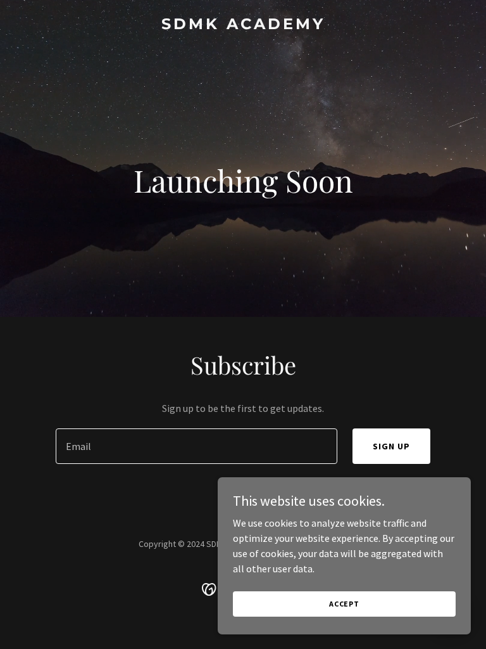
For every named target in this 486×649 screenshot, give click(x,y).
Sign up (391, 446)
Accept (344, 603)
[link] (243, 25)
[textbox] (196, 446)
